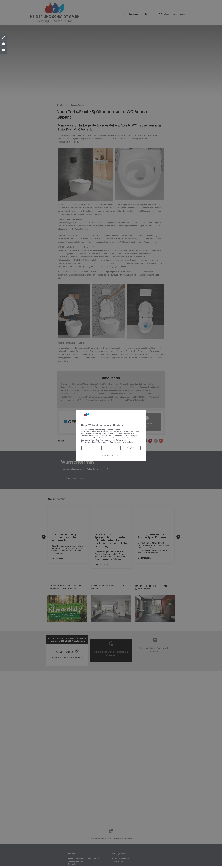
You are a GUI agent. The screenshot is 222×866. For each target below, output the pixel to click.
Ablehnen (90, 447)
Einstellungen (111, 448)
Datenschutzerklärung (89, 442)
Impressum (116, 455)
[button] (3, 37)
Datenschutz (105, 455)
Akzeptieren (131, 448)
